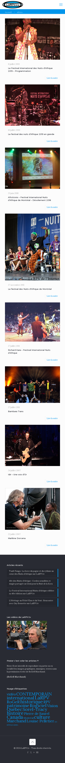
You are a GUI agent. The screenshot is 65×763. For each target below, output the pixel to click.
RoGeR (13, 701)
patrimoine (18, 705)
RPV (46, 702)
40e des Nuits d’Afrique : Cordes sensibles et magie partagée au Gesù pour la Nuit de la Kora (31, 582)
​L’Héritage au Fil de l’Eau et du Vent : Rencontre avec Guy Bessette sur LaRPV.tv (31, 602)
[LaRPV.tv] (12, 4)
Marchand (16, 720)
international (20, 698)
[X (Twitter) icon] (31, 752)
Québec (14, 709)
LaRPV (42, 698)
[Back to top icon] (32, 742)
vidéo (11, 694)
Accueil (8, 12)
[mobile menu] (60, 4)
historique (31, 701)
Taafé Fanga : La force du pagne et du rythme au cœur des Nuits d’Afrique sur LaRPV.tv (31, 572)
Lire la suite (52, 78)
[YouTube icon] (34, 752)
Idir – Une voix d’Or (17, 474)
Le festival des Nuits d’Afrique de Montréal (30, 289)
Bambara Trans (15, 411)
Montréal (28, 717)
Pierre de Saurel (36, 713)
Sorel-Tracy (35, 709)
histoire (15, 713)
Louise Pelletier (40, 721)
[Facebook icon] (28, 752)
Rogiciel (38, 705)
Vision (52, 705)
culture (42, 717)
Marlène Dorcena (17, 538)
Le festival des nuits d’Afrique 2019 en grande (31, 134)
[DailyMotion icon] (37, 752)
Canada (15, 717)
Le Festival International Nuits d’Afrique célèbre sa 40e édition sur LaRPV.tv (31, 592)
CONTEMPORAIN (34, 694)
